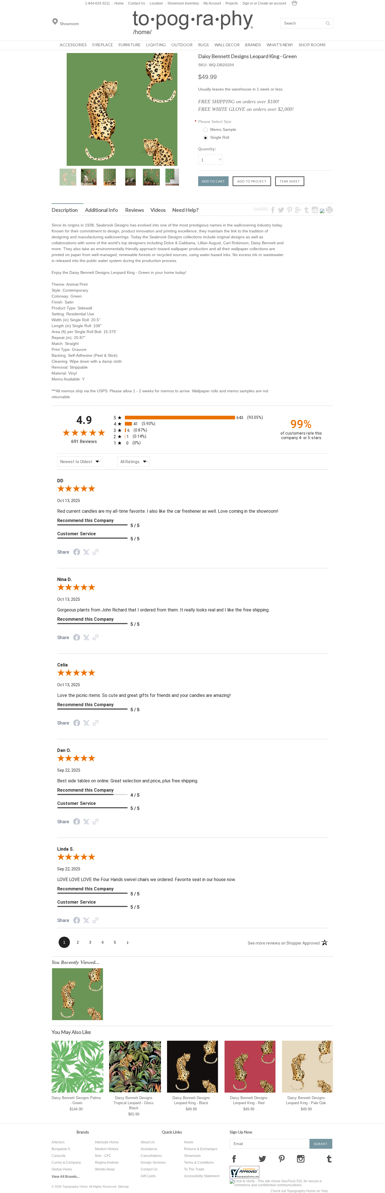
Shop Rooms (312, 44)
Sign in (247, 3)
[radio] (192, 417)
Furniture (130, 44)
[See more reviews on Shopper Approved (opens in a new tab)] (95, 552)
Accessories (73, 44)
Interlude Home (107, 1142)
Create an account (272, 3)
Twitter (262, 1158)
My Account (211, 3)
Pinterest (281, 1158)
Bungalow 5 (61, 1149)
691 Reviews (84, 441)
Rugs (203, 44)
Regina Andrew (107, 1163)
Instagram (301, 1158)
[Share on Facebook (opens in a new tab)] (76, 553)
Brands (253, 44)
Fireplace (102, 44)
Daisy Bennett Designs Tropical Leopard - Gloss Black (134, 1103)
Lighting (156, 44)
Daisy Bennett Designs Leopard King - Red (248, 1100)
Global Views (62, 1169)
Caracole (59, 1156)
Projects (230, 3)
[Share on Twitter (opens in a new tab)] (86, 552)
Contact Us (135, 3)
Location (155, 3)
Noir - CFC (103, 1156)
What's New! (280, 44)
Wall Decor (227, 44)
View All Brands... (65, 1177)
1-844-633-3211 (97, 3)
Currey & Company (66, 1163)
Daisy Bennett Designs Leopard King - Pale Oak (306, 1100)
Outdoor (182, 44)
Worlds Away (105, 1169)
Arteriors (58, 1142)
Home (118, 3)
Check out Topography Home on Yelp (299, 1191)
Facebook (234, 1158)
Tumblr (329, 1158)
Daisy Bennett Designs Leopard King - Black (191, 1100)
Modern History (106, 1149)
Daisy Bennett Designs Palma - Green (76, 1100)
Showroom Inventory (182, 3)
